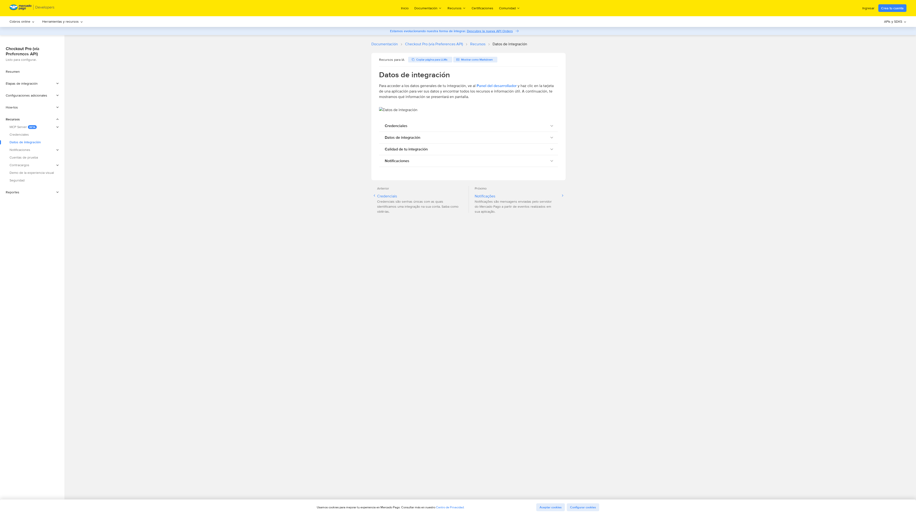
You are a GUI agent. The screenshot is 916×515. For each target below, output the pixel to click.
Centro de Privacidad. (450, 507)
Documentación (384, 44)
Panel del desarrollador (497, 85)
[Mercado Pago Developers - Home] (32, 8)
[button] (32, 83)
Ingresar (868, 8)
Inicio (405, 8)
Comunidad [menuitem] (507, 8)
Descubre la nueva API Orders (490, 31)
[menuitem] (22, 21)
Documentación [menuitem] (425, 8)
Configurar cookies (583, 507)
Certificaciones (482, 8)
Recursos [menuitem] (455, 8)
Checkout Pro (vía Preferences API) (434, 44)
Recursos (477, 44)
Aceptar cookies (551, 507)
